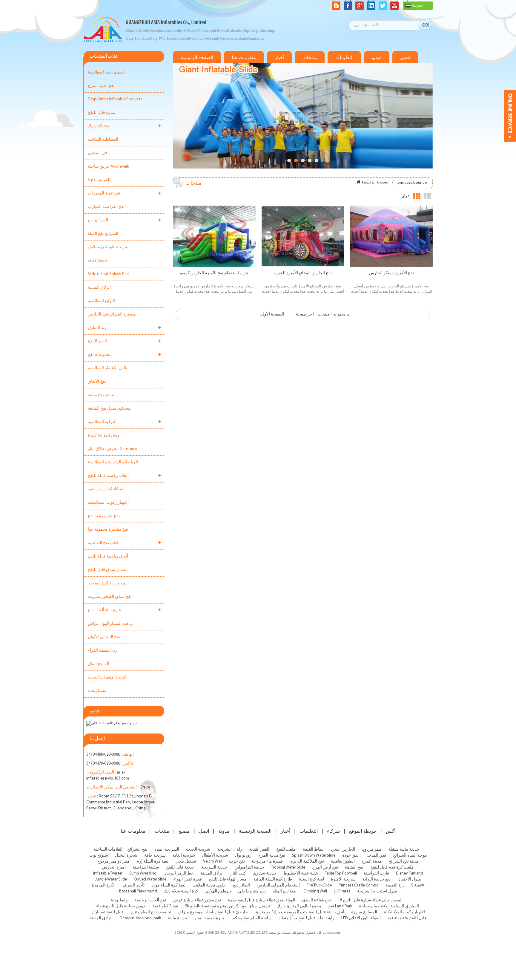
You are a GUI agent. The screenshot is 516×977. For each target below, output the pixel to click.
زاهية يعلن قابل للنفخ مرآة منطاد (306, 918)
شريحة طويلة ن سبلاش (108, 247)
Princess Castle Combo (359, 885)
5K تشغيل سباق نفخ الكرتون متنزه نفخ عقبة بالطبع (227, 906)
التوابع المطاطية (101, 301)
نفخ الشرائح (137, 849)
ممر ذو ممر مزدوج (113, 861)
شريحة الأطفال (215, 855)
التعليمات (344, 57)
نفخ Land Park (340, 906)
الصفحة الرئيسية (197, 57)
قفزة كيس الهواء (187, 879)
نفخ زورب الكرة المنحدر (108, 583)
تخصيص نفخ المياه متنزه (150, 912)
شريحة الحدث (198, 849)
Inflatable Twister (107, 873)
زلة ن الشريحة (229, 849)
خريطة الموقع (363, 831)
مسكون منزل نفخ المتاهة (109, 408)
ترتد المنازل (98, 328)
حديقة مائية (178, 918)
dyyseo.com (331, 933)
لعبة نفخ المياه (285, 891)
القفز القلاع (97, 341)
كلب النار (238, 873)
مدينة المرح (372, 861)
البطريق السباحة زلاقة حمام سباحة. (389, 906)
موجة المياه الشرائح (410, 855)
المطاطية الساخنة (103, 139)
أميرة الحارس (114, 867)
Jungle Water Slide (111, 879)
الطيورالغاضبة (343, 861)
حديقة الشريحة (215, 867)
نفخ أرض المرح (325, 867)
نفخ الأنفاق (97, 381)
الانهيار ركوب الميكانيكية (108, 502)
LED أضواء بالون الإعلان (361, 918)
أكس (390, 831)
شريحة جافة (155, 855)
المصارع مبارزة (364, 912)
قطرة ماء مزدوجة (267, 861)
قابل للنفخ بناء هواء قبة (407, 918)
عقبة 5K (417, 885)
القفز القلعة (259, 849)
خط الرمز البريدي (178, 873)
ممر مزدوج (371, 849)
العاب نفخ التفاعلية (103, 543)
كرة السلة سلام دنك (181, 891)
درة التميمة (395, 885)
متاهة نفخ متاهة (101, 395)
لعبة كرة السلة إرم (152, 861)
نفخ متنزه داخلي (252, 891)
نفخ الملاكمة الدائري (307, 861)
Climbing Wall (315, 891)
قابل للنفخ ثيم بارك (107, 912)
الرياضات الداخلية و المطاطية (113, 462)
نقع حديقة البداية (377, 879)
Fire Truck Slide (319, 885)
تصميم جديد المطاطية (106, 72)
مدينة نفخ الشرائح (403, 861)
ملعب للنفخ (286, 849)
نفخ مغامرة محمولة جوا (108, 529)
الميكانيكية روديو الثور (106, 489)
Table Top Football (341, 873)
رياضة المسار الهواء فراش (110, 623)
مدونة (224, 831)
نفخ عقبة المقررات (104, 193)
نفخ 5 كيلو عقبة (165, 906)
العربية (418, 5)
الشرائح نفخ (98, 220)
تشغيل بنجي (185, 861)
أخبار (279, 57)
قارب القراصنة (376, 873)
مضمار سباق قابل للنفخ (108, 570)
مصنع (184, 831)
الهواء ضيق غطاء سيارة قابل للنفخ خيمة (261, 900)
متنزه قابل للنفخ (101, 113)
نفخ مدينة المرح (101, 86)
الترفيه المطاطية (102, 422)
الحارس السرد (343, 849)
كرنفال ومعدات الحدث (107, 677)
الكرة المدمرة (104, 885)
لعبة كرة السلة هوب (168, 885)
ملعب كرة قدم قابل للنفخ (392, 867)
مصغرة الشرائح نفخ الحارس (112, 314)
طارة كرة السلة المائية (273, 879)
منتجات (309, 57)
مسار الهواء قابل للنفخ (228, 879)
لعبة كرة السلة (311, 879)
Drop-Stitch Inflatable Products (115, 99)
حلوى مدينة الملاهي (209, 885)
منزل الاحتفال (409, 879)
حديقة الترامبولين (249, 867)
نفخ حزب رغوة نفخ (104, 516)
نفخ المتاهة (354, 867)
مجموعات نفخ (100, 355)
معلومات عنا (244, 57)
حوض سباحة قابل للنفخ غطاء (121, 906)
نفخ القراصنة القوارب (106, 207)
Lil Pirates (342, 891)
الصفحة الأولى (271, 314)
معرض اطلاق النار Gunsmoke (113, 449)
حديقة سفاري (265, 873)
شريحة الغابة (184, 855)
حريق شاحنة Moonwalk (108, 166)
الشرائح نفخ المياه (103, 234)
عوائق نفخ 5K (99, 180)
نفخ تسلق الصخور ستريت (110, 597)
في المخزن (97, 153)
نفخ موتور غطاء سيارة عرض (197, 900)
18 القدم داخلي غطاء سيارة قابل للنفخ (370, 900)
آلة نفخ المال (98, 664)
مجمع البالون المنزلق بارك (299, 906)
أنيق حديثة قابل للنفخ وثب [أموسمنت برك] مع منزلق (299, 912)
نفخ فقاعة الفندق (316, 900)
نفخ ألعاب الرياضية (150, 900)
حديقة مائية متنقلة (404, 849)
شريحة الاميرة (343, 879)
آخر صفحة (305, 314)
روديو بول (243, 855)
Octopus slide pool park (140, 918)
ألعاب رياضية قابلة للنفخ (108, 476)
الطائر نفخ (241, 885)
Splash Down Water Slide (313, 855)
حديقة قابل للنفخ (180, 867)
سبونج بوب (98, 855)
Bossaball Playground (138, 891)
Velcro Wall (212, 861)
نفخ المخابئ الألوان (104, 637)
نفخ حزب (237, 861)
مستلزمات (97, 691)
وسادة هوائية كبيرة (103, 435)
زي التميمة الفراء (102, 650)
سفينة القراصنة (146, 867)
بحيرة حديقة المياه (209, 918)
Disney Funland (409, 873)
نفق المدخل (376, 855)
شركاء (333, 831)
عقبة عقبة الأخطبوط (300, 873)
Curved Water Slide (150, 879)
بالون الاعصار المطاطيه (107, 368)
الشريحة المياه (166, 849)
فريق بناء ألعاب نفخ (104, 610)
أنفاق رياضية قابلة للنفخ (108, 556)
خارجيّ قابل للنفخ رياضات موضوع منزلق (213, 912)
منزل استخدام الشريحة (377, 891)
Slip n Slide (97, 260)
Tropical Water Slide (288, 867)
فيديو (377, 57)
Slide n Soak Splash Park (109, 274)
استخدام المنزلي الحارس (278, 885)
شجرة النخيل (126, 855)
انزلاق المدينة (99, 287)
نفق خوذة (350, 855)
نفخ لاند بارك (98, 126)
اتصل (405, 57)
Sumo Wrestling (142, 873)
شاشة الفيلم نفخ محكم (252, 918)
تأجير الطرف (133, 885)
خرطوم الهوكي (218, 891)
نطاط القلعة (313, 849)
